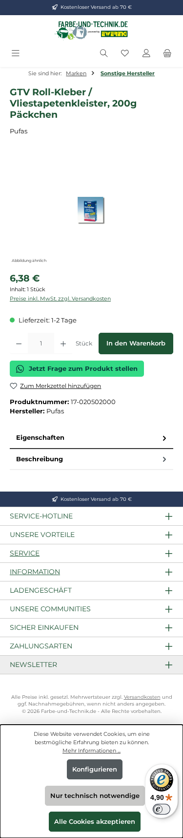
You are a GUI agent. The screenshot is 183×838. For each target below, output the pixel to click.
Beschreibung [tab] (39, 459)
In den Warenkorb (135, 343)
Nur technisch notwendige (95, 795)
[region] (91, 210)
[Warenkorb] (167, 53)
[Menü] (15, 53)
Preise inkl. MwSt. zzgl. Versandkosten (60, 298)
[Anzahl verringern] (19, 343)
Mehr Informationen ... (91, 750)
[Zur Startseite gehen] (92, 30)
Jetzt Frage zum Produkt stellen (83, 368)
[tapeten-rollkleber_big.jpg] (91, 210)
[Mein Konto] (146, 53)
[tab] (91, 438)
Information (35, 571)
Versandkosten (142, 697)
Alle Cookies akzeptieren (94, 821)
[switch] (161, 809)
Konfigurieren (94, 769)
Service (25, 553)
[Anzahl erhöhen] (63, 343)
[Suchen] (104, 53)
